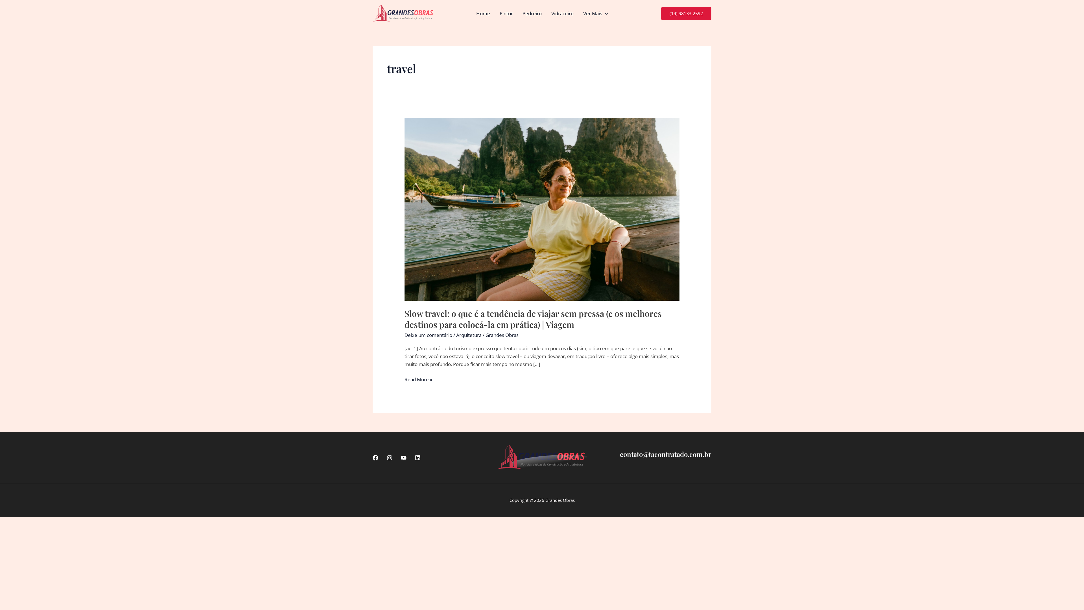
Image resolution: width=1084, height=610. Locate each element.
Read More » (418, 380)
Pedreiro (532, 13)
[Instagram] (389, 458)
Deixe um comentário (428, 335)
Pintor (506, 13)
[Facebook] (375, 458)
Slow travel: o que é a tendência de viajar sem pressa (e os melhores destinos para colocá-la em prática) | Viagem (533, 319)
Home (483, 13)
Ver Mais (592, 13)
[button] (605, 13)
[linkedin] (418, 458)
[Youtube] (403, 458)
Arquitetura (469, 335)
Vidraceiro (562, 13)
